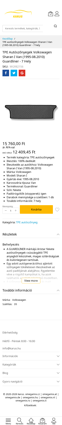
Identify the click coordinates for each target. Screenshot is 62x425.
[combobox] (22, 27)
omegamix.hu (30, 397)
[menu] (8, 420)
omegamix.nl (48, 397)
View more (31, 280)
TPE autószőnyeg (27, 222)
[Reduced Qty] (5, 211)
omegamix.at (49, 394)
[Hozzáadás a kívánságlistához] (57, 209)
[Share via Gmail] (22, 73)
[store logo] (18, 13)
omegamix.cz (32, 394)
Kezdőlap (7, 38)
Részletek (9, 234)
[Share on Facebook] (5, 73)
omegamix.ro (23, 400)
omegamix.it (39, 400)
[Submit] (55, 26)
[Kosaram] (50, 13)
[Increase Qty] (15, 211)
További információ (17, 290)
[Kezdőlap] (31, 418)
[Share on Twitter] (14, 73)
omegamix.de (12, 397)
